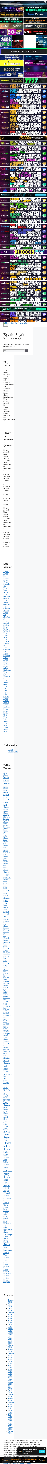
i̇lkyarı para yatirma (6, 1003)
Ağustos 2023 (11, 1395)
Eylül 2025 (10, 1309)
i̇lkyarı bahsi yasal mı (6, 827)
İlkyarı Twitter (6, 1253)
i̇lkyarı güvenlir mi (7, 921)
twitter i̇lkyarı (5, 1112)
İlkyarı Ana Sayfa (5, 688)
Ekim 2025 (10, 1305)
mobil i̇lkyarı (5, 1108)
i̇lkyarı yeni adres (5, 1078)
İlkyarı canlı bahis (6, 1159)
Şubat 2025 (10, 1322)
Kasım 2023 (10, 1383)
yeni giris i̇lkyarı (6, 1123)
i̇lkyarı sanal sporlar (6, 1028)
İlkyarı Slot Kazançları (6, 675)
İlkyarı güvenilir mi (7, 1197)
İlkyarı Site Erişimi (6, 576)
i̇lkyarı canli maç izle (6, 852)
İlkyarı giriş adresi (6, 1180)
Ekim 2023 (10, 1387)
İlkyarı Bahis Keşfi (5, 713)
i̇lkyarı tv (6, 1044)
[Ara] (26, 350)
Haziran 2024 (11, 1354)
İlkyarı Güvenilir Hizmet (6, 609)
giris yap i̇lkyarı (6, 804)
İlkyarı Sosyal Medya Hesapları (6, 1239)
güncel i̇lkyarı (5, 810)
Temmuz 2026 (11, 1301)
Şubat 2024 (10, 1371)
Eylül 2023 (10, 1391)
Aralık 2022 (10, 1428)
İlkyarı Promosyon (8, 1233)
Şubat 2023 (10, 1420)
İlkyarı (6, 572)
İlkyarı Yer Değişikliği (6, 616)
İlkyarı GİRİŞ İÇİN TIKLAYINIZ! (23, 51)
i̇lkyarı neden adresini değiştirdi (6, 993)
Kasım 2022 (10, 1432)
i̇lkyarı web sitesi (6, 1066)
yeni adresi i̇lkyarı (5, 1117)
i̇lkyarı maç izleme (5, 971)
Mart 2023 (10, 1416)
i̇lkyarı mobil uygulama (6, 976)
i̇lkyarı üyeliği (5, 1095)
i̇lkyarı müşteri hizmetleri (6, 981)
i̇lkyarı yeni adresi (6, 1085)
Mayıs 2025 (10, 1317)
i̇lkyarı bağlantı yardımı (5, 831)
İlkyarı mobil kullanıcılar (7, 1221)
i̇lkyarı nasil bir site (6, 987)
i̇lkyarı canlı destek (5, 865)
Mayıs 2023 (10, 1408)
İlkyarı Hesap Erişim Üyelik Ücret (5, 727)
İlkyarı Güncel (6, 1191)
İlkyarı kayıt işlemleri (6, 1209)
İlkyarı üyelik (6, 1276)
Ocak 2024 (10, 1375)
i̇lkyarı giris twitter (6, 892)
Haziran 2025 (11, 1313)
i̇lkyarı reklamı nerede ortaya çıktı (6, 1021)
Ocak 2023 (10, 1424)
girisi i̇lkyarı (6, 798)
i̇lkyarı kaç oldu (6, 958)
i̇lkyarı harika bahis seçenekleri (6, 931)
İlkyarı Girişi (6, 1186)
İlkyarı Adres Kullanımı (7, 668)
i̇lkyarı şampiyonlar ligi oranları (6, 1099)
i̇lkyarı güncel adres (5, 907)
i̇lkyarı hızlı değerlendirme (7, 938)
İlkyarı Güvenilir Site (6, 650)
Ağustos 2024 (11, 1346)
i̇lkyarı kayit (6, 949)
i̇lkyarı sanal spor (6, 1025)
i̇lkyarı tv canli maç (6, 1048)
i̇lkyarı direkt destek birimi (5, 886)
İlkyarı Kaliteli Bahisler (6, 623)
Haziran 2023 (11, 1403)
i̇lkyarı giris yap (6, 900)
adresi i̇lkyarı (5, 774)
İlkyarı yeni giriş (6, 1259)
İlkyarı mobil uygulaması (7, 1228)
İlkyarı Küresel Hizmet (6, 701)
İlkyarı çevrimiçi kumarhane (6, 1271)
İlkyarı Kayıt (6, 1204)
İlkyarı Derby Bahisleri (6, 629)
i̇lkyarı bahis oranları (5, 823)
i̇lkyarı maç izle (6, 965)
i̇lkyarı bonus (5, 839)
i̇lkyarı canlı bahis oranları (5, 859)
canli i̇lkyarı (5, 787)
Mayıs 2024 (10, 1358)
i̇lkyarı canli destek (5, 847)
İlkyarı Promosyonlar (13, 751)
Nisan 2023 (10, 1412)
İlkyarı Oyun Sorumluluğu (6, 583)
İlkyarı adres (6, 1133)
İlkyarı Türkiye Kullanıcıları (6, 642)
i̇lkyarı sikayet (6, 1032)
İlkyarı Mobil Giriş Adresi (5, 1215)
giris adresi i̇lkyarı (6, 792)
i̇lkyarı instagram (6, 941)
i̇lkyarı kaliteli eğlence (5, 945)
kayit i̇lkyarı (6, 1104)
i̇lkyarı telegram (6, 1040)
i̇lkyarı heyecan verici (5, 935)
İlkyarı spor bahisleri (7, 1247)
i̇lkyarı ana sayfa (6, 814)
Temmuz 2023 (11, 1399)
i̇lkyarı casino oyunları (7, 875)
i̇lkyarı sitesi (5, 1036)
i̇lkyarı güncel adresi (6, 914)
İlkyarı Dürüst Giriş (5, 682)
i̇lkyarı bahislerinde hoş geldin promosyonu (6, 818)
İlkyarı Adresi (6, 1138)
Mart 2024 (10, 1367)
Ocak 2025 (10, 1326)
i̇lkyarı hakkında (6, 927)
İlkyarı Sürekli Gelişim (6, 695)
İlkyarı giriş (7, 1172)
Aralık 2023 (10, 1379)
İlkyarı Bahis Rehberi (6, 662)
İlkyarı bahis (7, 1144)
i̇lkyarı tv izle (6, 1059)
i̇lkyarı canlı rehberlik (6, 869)
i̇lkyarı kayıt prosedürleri (6, 953)
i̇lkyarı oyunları (5, 1129)
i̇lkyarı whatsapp (7, 1072)
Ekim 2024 (10, 1338)
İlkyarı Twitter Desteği (6, 635)
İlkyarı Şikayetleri (6, 1281)
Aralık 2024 (10, 1330)
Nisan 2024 (10, 1362)
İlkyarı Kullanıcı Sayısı (6, 707)
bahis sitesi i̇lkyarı (6, 780)
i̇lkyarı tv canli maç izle (6, 1053)
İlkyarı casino (6, 1165)
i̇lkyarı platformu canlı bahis (6, 1009)
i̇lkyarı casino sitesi (5, 881)
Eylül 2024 (10, 1342)
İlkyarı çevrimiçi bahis (6, 1266)
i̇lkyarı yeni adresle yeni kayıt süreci (6, 1091)
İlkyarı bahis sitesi (6, 1152)
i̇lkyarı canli (5, 842)
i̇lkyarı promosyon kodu (8, 1015)
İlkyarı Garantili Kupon (6, 656)
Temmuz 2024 (11, 1350)
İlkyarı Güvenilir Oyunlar (6, 596)
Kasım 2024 (10, 1334)
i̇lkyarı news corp (6, 998)
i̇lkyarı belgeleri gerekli (5, 835)
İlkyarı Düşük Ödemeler (6, 602)
